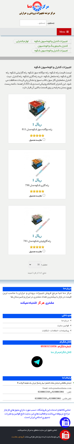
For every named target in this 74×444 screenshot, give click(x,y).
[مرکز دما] (37, 8)
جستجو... (50, 23)
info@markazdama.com (60, 388)
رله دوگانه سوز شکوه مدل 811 (37, 129)
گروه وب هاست (17, 436)
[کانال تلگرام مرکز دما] (37, 361)
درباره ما (65, 320)
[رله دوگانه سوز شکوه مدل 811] (37, 108)
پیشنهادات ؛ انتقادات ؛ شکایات (55, 330)
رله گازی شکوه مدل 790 (37, 185)
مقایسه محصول (35, 140)
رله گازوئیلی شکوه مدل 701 (37, 241)
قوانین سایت (63, 325)
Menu (62, 31)
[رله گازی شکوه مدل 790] (37, 164)
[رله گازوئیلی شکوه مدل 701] (37, 219)
